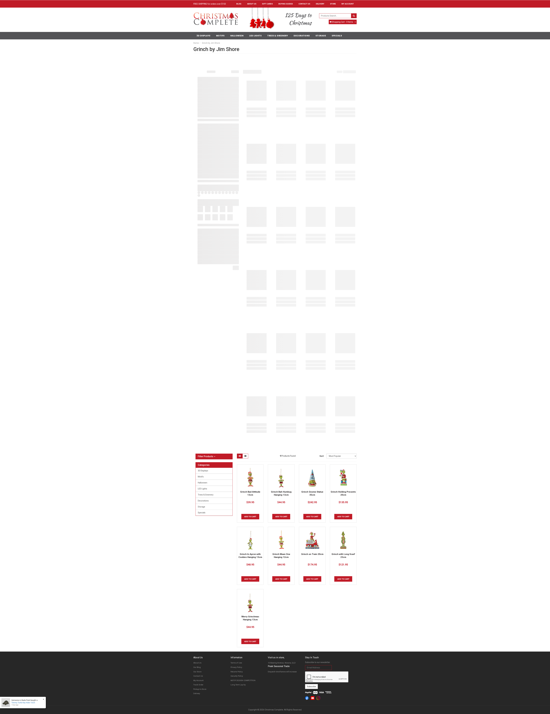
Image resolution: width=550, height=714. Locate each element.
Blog (238, 4)
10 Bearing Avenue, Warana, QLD (282, 663)
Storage (321, 35)
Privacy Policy (236, 667)
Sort (322, 456)
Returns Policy (237, 672)
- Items (342, 22)
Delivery (320, 4)
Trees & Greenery (277, 35)
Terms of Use (236, 663)
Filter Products (206, 456)
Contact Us (304, 4)
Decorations (302, 35)
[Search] (354, 15)
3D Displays (203, 35)
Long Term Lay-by (238, 685)
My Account (198, 680)
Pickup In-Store (199, 689)
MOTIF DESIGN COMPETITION (243, 680)
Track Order (198, 685)
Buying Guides (285, 4)
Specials (337, 35)
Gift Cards (267, 4)
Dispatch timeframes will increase (282, 672)
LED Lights (255, 35)
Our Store (197, 672)
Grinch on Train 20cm (312, 554)
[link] (307, 698)
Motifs (220, 35)
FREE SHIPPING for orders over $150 (209, 4)
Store (333, 4)
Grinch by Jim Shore (211, 43)
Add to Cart (250, 516)
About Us (251, 4)
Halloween (237, 35)
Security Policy (237, 676)
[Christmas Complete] (215, 18)
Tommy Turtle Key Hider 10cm (23, 703)
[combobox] (335, 15)
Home (196, 43)
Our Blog (197, 667)
